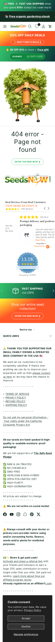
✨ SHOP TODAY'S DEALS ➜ (27, 335)
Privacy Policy (32, 610)
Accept (26, 618)
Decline (26, 626)
